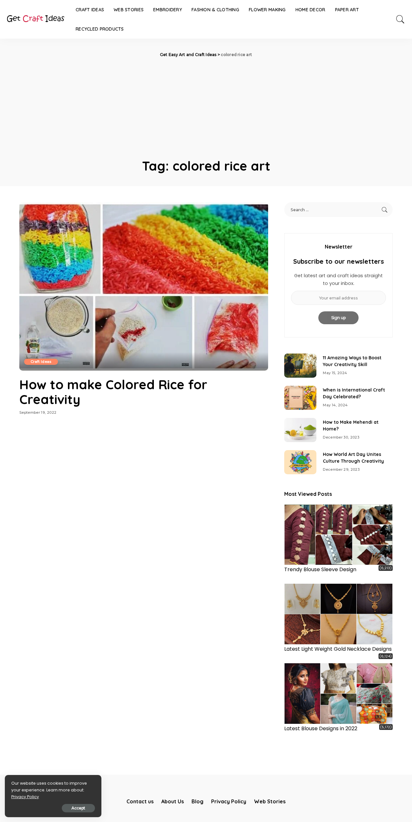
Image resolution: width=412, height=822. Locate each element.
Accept (78, 808)
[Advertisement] (206, 106)
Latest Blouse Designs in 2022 (320, 728)
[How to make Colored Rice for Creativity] (143, 286)
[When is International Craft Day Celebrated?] (300, 398)
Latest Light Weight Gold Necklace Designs (338, 649)
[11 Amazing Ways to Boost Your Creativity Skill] (300, 366)
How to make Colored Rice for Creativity (113, 391)
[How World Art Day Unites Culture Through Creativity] (300, 462)
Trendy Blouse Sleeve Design (320, 569)
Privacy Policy (25, 796)
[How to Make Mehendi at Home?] (300, 430)
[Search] (400, 19)
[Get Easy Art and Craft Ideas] (35, 19)
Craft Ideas (41, 361)
